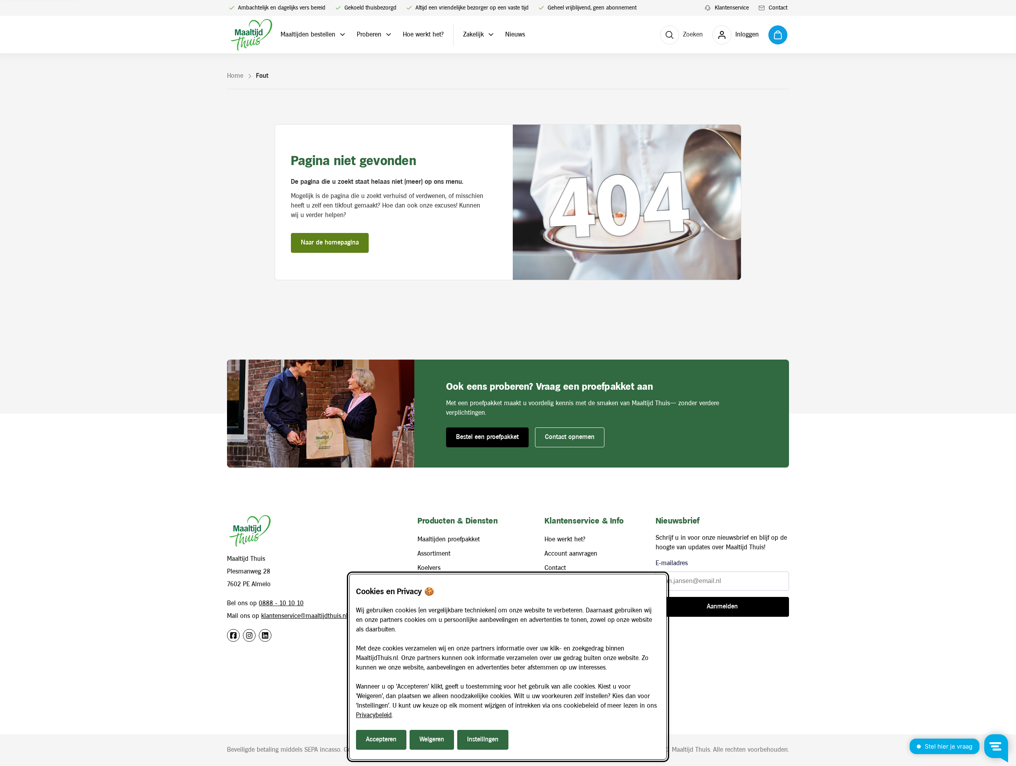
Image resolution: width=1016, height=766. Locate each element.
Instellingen (482, 740)
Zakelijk (473, 35)
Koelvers (429, 568)
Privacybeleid (374, 715)
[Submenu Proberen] (388, 34)
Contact (555, 568)
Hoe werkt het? (423, 35)
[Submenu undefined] (342, 34)
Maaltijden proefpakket (449, 540)
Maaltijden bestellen (308, 35)
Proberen (369, 35)
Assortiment (434, 554)
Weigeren (431, 740)
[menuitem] (726, 8)
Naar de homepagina (330, 243)
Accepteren (381, 740)
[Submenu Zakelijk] (491, 34)
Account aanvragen (571, 554)
